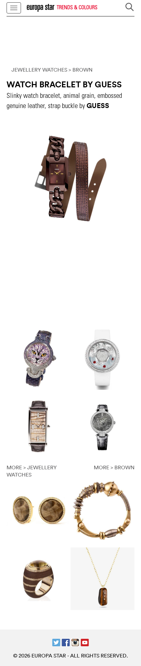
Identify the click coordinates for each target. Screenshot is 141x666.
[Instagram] (75, 641)
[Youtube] (85, 641)
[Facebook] (66, 641)
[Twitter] (56, 641)
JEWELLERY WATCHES (39, 69)
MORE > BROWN (114, 467)
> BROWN (80, 69)
